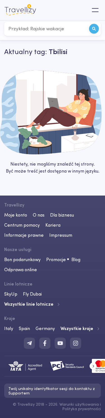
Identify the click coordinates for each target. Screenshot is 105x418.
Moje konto (15, 215)
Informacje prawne (24, 235)
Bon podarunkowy (22, 259)
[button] (93, 366)
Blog (75, 259)
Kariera (52, 225)
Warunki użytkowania (79, 404)
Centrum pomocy (22, 225)
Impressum (60, 235)
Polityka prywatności (81, 408)
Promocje (56, 259)
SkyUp (10, 294)
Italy (8, 328)
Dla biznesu (62, 215)
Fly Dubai (32, 294)
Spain (24, 328)
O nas (39, 215)
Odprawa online (20, 269)
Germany (45, 328)
